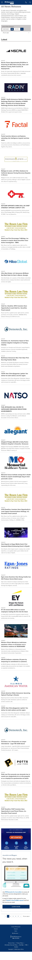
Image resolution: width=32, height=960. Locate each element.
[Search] (30, 2)
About (16, 931)
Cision (18, 949)
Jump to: (8, 26)
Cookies (16, 947)
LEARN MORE (16, 907)
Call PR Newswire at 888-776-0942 (16, 937)
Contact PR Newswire (15, 926)
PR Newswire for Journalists (13, 892)
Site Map (21, 945)
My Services (15, 933)
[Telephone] (26, 2)
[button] (12, 29)
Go (22, 29)
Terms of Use (11, 943)
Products (16, 929)
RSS (26, 945)
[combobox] (17, 29)
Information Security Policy (11, 945)
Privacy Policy (19, 943)
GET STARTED (16, 837)
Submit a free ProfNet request (15, 900)
